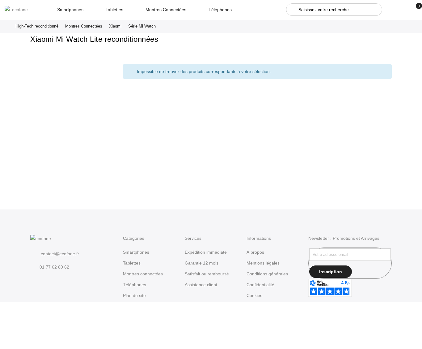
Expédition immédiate (206, 252)
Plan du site (134, 295)
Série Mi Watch (142, 26)
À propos (255, 252)
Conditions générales (267, 273)
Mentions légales (263, 263)
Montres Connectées (83, 26)
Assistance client (201, 284)
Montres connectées (143, 273)
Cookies (254, 295)
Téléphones (134, 284)
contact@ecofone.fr (59, 253)
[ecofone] (18, 9)
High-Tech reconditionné (36, 26)
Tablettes (132, 263)
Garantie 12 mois (201, 263)
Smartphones (136, 252)
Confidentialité (260, 284)
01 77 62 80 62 (54, 267)
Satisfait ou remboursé (207, 273)
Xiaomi (115, 26)
